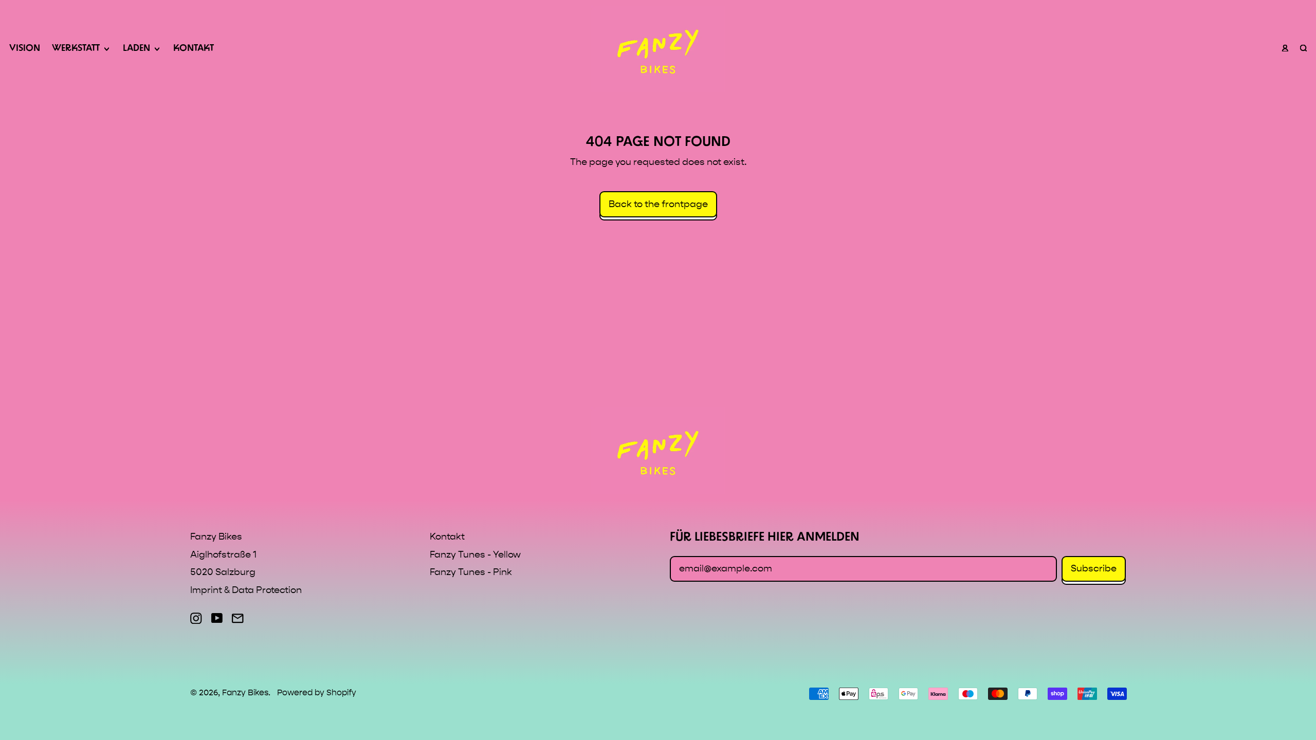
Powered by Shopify (316, 692)
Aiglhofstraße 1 (223, 554)
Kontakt (447, 536)
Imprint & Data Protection (246, 590)
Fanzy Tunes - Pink (471, 572)
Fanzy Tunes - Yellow (475, 554)
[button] (1303, 49)
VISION (24, 48)
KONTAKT (193, 48)
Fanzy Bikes (245, 692)
